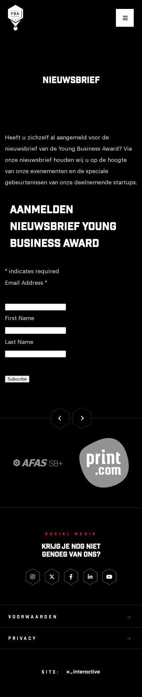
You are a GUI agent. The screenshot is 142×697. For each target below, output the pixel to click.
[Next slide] (82, 418)
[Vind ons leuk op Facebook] (71, 577)
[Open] (125, 18)
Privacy (22, 639)
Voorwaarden (33, 617)
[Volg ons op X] (52, 577)
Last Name (19, 342)
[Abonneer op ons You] (109, 577)
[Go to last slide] (60, 418)
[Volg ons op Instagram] (33, 577)
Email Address (26, 283)
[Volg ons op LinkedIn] (90, 577)
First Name (19, 318)
